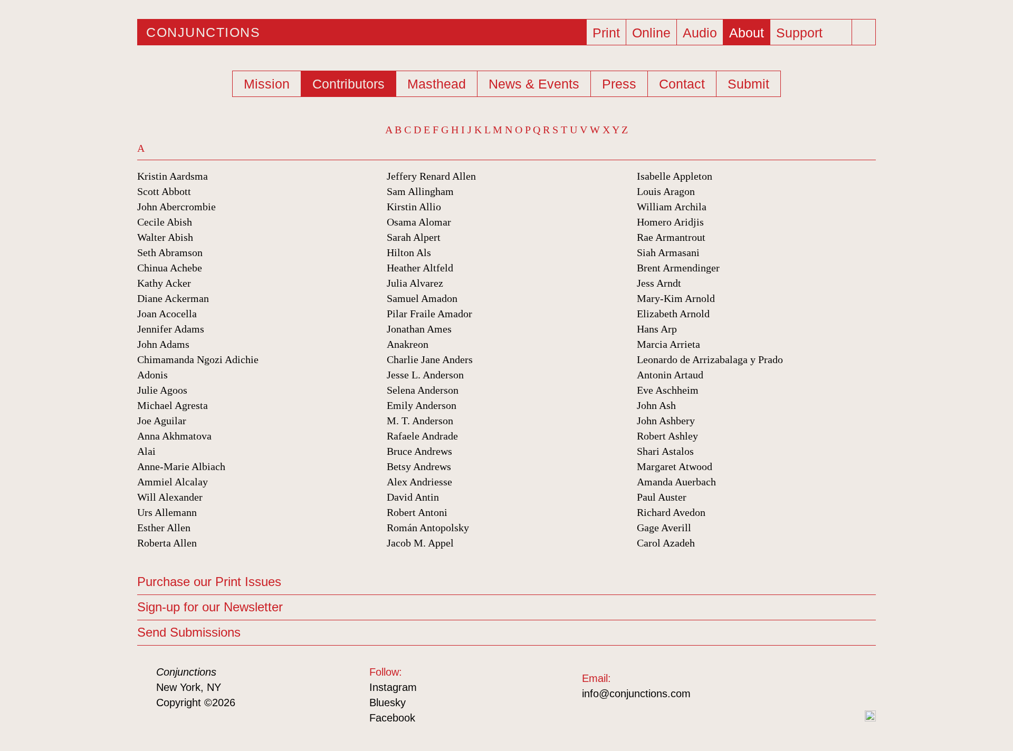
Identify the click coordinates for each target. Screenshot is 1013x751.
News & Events (534, 83)
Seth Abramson (170, 252)
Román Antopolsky (428, 527)
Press (619, 83)
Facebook (392, 718)
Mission (267, 83)
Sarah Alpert (414, 237)
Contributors (348, 83)
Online (651, 32)
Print (606, 32)
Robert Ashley (667, 436)
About (746, 32)
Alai (146, 451)
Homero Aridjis (670, 222)
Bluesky (387, 702)
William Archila (671, 206)
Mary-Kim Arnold (676, 298)
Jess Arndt (659, 283)
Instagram (393, 687)
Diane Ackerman (173, 298)
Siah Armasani (668, 252)
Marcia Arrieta (668, 344)
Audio (700, 32)
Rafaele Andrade (422, 436)
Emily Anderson (421, 405)
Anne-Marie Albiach (181, 466)
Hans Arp (657, 329)
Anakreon (407, 344)
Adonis (152, 375)
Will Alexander (170, 497)
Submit (748, 83)
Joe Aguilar (161, 420)
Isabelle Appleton (674, 176)
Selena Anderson (422, 390)
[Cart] (841, 29)
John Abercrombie (176, 206)
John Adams (163, 344)
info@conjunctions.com (636, 693)
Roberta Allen (167, 543)
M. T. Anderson (420, 420)
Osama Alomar (419, 222)
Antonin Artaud (670, 375)
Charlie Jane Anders (430, 359)
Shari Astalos (665, 451)
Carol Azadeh (666, 543)
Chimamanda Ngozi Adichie (198, 359)
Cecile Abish (164, 222)
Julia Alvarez (415, 283)
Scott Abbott (164, 191)
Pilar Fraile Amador (429, 313)
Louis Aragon (666, 191)
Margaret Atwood (674, 466)
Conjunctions (203, 32)
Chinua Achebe (169, 268)
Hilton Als (409, 252)
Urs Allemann (167, 512)
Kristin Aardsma (172, 176)
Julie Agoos (162, 390)
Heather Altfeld (420, 268)
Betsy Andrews (419, 466)
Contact (682, 83)
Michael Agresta (172, 405)
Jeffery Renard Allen (431, 176)
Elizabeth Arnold (673, 313)
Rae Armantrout (671, 237)
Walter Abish (165, 237)
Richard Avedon (671, 512)
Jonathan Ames (419, 329)
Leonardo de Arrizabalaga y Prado (710, 359)
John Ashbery (666, 420)
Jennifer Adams (170, 329)
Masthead (436, 83)
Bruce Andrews (419, 451)
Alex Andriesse (419, 481)
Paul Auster (661, 497)
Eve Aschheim (668, 390)
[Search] (864, 32)
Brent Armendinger (678, 268)
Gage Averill (664, 527)
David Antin (413, 497)
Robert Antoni (417, 512)
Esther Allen (163, 527)
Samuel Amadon (422, 298)
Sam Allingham (420, 191)
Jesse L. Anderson (425, 375)
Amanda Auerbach (676, 481)
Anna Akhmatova (174, 436)
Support (799, 32)
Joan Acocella (167, 313)
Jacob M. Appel (420, 543)
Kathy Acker (164, 283)
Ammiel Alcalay (172, 481)
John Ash (656, 405)
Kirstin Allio (414, 206)
